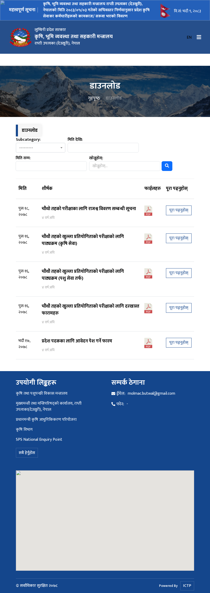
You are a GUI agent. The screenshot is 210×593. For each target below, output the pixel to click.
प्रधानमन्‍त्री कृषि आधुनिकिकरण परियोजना (46, 419)
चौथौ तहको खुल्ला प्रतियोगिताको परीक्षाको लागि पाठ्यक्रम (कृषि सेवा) (83, 240)
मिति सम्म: (23, 158)
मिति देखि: (75, 140)
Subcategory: (28, 140)
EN (189, 38)
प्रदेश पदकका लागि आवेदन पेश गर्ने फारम (77, 341)
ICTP (187, 585)
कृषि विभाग (24, 429)
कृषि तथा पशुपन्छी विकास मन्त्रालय (41, 393)
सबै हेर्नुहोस (27, 452)
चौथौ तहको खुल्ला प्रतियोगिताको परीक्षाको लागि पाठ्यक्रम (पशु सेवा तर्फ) (83, 275)
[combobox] (40, 148)
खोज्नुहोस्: (96, 158)
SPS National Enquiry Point (39, 439)
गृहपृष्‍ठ (94, 98)
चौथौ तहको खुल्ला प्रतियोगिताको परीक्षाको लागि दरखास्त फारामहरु (90, 310)
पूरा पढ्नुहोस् (178, 210)
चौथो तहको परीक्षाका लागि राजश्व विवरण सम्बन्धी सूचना (89, 209)
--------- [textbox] (26, 148)
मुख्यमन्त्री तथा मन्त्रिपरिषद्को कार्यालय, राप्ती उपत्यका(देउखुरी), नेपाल (48, 406)
